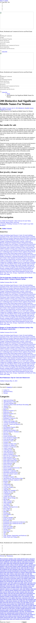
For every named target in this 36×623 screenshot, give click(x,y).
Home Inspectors (28, 253)
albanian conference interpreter (8, 567)
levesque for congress (19, 572)
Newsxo (2, 556)
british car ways (30, 602)
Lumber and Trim (5, 263)
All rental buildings (28, 235)
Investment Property (21, 257)
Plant (17, 266)
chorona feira (7, 617)
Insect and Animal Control (10, 474)
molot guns (10, 563)
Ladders (2, 260)
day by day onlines (10, 598)
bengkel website (9, 596)
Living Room (26, 262)
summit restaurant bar (26, 608)
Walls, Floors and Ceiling (10, 537)
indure (5, 587)
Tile (8, 273)
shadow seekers (17, 566)
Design (2, 37)
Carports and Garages (9, 421)
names (32, 108)
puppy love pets (21, 602)
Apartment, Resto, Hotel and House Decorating (12, 236)
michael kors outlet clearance (27, 584)
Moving (24, 263)
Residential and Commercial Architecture (14, 522)
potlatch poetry (18, 596)
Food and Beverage (29, 245)
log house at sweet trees (10, 578)
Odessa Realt (28, 572)
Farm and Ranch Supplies (17, 245)
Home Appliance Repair (25, 251)
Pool (33, 266)
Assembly (32, 236)
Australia (11, 610)
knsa (34, 564)
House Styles (12, 254)
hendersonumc (30, 611)
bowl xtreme (8, 616)
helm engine (3, 584)
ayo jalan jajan (31, 571)
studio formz (22, 593)
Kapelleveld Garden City (28, 566)
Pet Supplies (12, 266)
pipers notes (18, 580)
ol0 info (16, 564)
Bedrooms (33, 238)
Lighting (31, 260)
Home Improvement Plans (10, 460)
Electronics (33, 244)
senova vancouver (30, 558)
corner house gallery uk (20, 574)
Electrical (27, 244)
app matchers (25, 596)
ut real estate (24, 575)
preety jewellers (16, 608)
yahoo (4, 563)
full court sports (15, 593)
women (9, 109)
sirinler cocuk (11, 592)
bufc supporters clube (15, 569)
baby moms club (20, 599)
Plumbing (21, 266)
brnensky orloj (22, 564)
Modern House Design (16, 263)
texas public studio (22, 583)
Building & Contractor (6, 36)
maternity (2, 589)
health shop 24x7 (23, 601)
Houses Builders (7, 469)
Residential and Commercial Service (9, 45)
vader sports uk (25, 605)
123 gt (17, 584)
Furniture (12, 247)
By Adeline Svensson (6, 108)
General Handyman (15, 250)
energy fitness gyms (5, 593)
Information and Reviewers (7, 48)
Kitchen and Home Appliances (19, 259)
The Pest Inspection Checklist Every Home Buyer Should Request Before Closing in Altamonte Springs (16, 278)
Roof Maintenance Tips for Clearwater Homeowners (15, 377)
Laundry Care (15, 260)
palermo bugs (19, 586)
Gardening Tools (29, 248)
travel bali (19, 616)
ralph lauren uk (26, 561)
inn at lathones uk (4, 569)
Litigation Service (18, 262)
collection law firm (7, 608)
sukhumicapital (11, 613)
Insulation (13, 257)
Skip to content (4, 0)
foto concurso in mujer (26, 587)
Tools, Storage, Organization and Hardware (21, 273)
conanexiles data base (14, 575)
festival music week (5, 583)
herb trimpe (10, 572)
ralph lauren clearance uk (12, 601)
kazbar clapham (29, 563)
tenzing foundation (12, 595)
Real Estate (22, 268)
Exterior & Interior (5, 245)
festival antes (3, 572)
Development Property (6, 39)
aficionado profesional (16, 560)
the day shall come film (23, 567)
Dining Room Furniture (9, 430)
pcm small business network (7, 580)
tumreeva (2, 566)
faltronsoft (2, 586)
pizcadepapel (15, 571)
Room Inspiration (4, 47)
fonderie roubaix (15, 587)
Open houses (18, 265)
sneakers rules (23, 592)
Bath (1, 238)
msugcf (9, 587)
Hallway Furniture (25, 250)
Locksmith (33, 262)
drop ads (30, 580)
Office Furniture (31, 263)
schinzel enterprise (22, 617)
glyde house (3, 604)
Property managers (5, 268)
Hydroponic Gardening (11, 256)
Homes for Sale (4, 254)
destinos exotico (27, 586)
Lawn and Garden (5, 42)
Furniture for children (9, 445)
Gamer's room (21, 248)
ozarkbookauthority (13, 611)
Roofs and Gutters (11, 271)
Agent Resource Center (16, 235)
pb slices (17, 592)
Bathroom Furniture (8, 238)
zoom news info (26, 598)
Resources (2, 43)
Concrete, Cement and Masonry (11, 424)
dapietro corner (13, 558)
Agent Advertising (5, 235)
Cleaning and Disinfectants (12, 241)
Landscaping (8, 260)
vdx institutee (26, 616)
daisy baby (14, 617)
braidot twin (3, 613)
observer (7, 589)
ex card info (30, 564)
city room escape (14, 589)
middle (27, 108)
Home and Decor (4, 40)
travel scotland (10, 604)
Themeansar (9, 556)
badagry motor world (29, 578)
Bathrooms (17, 238)
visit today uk (22, 611)
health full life (21, 604)
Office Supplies (4, 265)
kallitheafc (6, 561)
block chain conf (10, 619)
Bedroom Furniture (25, 238)
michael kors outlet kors (21, 607)
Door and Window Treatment (17, 244)
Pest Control (5, 266)
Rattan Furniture (14, 268)
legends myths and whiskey (22, 619)
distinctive (22, 108)
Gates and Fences (5, 250)
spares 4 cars (20, 578)
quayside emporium (5, 560)
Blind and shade (4, 239)
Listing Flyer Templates (6, 262)
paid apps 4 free (31, 583)
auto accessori (9, 566)
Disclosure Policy (8, 391)
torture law (23, 614)
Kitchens (30, 259)
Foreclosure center (5, 247)
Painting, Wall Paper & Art (10, 507)
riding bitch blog (18, 581)
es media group (27, 560)
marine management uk (14, 614)
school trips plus (7, 602)
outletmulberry (28, 610)
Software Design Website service (13, 590)
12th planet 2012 (11, 584)
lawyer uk (14, 602)
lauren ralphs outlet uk (15, 561)
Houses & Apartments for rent (24, 254)
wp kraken (4, 595)
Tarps (5, 273)
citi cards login (20, 577)
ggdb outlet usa (22, 595)
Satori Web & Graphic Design (8, 599)
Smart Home (6, 531)
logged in (9, 387)
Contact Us (6, 390)
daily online (14, 583)
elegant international (9, 607)
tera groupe (25, 580)
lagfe (28, 574)
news (16, 604)
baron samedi (30, 614)
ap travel (14, 616)
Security (27, 271)
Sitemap (5, 393)
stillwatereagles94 (19, 610)
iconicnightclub (4, 611)
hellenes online (29, 589)
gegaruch (8, 586)
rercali (32, 598)
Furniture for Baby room (22, 247)
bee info (13, 586)
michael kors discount (18, 563)
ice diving (31, 567)
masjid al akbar (26, 590)
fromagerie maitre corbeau (7, 564)
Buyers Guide (25, 239)
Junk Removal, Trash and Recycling (13, 478)
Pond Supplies (28, 266)
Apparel (27, 236)
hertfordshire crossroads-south (13, 605)
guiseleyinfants (19, 613)
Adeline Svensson (7, 228)
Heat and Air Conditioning (10, 455)
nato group (30, 592)
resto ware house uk (26, 569)
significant (3, 109)
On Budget (12, 265)
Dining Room (25, 242)
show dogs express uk (10, 577)
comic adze (22, 589)
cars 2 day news (28, 581)
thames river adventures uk (7, 581)
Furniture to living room (11, 248)
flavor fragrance (4, 558)
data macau (19, 598)
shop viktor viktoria (9, 574)
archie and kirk (21, 558)
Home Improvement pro (17, 253)
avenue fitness (23, 571)
